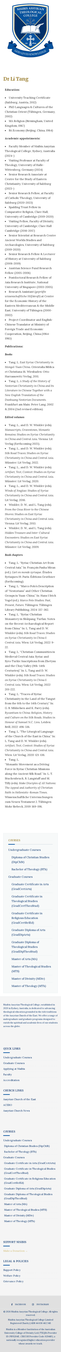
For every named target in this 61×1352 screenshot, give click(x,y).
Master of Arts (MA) (24, 959)
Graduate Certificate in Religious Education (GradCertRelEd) (27, 918)
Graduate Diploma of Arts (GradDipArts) (27, 1188)
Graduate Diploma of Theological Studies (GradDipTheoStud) (25, 946)
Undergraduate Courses (24, 850)
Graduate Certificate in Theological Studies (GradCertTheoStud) (27, 901)
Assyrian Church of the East (19, 1099)
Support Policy (11, 1270)
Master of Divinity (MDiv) (28, 978)
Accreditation (11, 1080)
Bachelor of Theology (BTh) (29, 869)
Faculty (7, 1074)
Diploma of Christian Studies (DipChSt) (27, 1146)
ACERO (7, 1105)
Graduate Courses (20, 877)
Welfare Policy (11, 1275)
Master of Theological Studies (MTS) (25, 1209)
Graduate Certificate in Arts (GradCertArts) (29, 1163)
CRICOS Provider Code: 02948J (36, 1336)
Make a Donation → (15, 1250)
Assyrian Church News (16, 1110)
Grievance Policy (13, 1281)
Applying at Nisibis (14, 1068)
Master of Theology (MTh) (29, 986)
